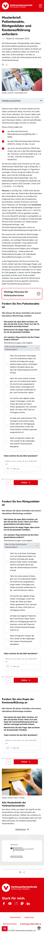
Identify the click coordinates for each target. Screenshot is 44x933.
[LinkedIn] (28, 903)
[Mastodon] (22, 903)
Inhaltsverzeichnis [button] (11, 100)
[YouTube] (10, 903)
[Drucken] (3, 65)
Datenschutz (15, 917)
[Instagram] (16, 903)
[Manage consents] (39, 928)
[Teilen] (7, 65)
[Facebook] (4, 903)
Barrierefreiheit (9, 924)
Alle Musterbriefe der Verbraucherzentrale (14, 804)
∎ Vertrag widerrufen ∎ (30, 924)
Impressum (29, 917)
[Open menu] (5, 928)
